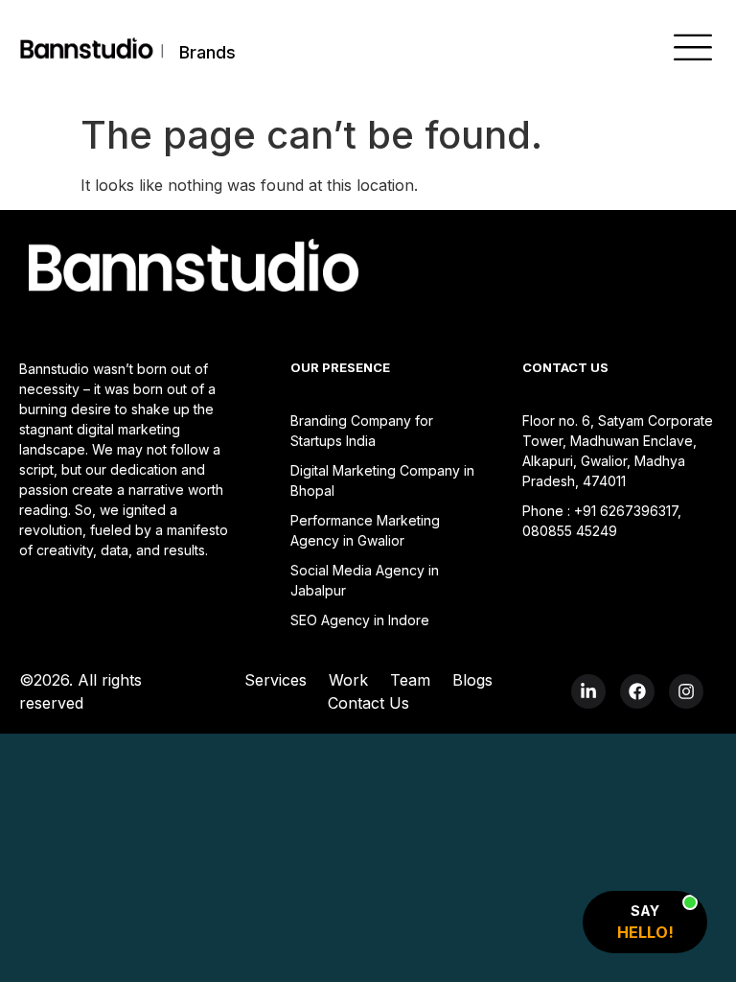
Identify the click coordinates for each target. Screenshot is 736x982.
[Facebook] (637, 691)
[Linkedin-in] (588, 691)
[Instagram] (686, 691)
